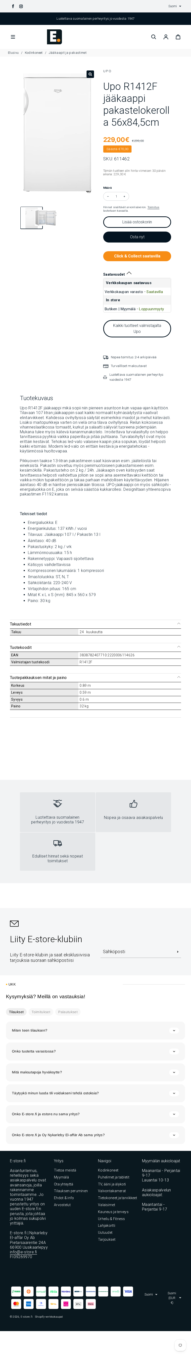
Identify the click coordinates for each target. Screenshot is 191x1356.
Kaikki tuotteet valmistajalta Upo (137, 328)
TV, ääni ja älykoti (112, 1184)
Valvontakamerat (112, 1191)
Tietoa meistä (65, 1170)
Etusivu (14, 53)
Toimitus (153, 207)
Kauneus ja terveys (113, 1212)
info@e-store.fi (23, 1252)
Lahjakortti (106, 1226)
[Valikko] (13, 37)
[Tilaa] (178, 951)
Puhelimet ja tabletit (113, 1177)
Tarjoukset (106, 1239)
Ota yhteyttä (63, 1184)
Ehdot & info (64, 1198)
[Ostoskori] (178, 37)
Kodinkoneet (34, 53)
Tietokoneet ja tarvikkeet (117, 1198)
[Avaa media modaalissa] (90, 74)
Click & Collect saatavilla (137, 256)
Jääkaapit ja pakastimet (68, 53)
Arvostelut (62, 1205)
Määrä (107, 187)
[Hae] (154, 37)
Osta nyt (137, 237)
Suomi (172, 6)
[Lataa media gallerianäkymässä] (27, 218)
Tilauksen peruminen (71, 1191)
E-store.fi (27, 1316)
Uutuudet (105, 1232)
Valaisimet (106, 1205)
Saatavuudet (114, 274)
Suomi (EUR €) (172, 1297)
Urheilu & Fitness (111, 1219)
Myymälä (61, 1177)
